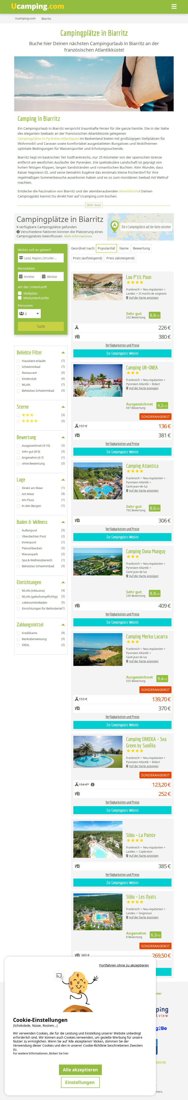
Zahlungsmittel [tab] (30, 624)
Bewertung (141, 248)
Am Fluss (43, 500)
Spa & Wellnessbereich (43, 560)
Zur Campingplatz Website (122, 353)
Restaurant (43, 373)
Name (124, 248)
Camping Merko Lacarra (147, 636)
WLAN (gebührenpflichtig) (43, 596)
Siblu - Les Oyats (141, 896)
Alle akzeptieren (80, 1070)
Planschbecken (43, 548)
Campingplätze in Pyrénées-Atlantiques (48, 138)
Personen (25, 305)
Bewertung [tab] (26, 437)
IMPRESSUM (157, 1062)
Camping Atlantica (142, 465)
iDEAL (43, 645)
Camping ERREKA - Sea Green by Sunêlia (146, 742)
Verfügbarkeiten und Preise (122, 345)
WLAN (43, 385)
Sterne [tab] (23, 406)
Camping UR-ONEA (142, 367)
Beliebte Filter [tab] (29, 352)
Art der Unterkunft (32, 287)
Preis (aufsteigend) (87, 258)
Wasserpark (43, 554)
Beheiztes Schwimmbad (43, 391)
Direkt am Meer (43, 488)
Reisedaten (26, 268)
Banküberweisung (43, 639)
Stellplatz (30, 293)
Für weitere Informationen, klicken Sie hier (41, 1053)
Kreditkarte (43, 633)
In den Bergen (43, 506)
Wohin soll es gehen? (34, 250)
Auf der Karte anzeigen (143, 298)
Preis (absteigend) (120, 258)
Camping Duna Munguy (146, 551)
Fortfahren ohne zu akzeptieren (124, 965)
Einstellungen (80, 1082)
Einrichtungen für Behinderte (43, 608)
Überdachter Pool (43, 536)
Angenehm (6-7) (43, 457)
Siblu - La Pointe (140, 835)
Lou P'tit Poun (138, 277)
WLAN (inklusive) (43, 590)
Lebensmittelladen (43, 602)
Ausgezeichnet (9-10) (43, 445)
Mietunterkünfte (36, 298)
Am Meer (43, 494)
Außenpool (43, 530)
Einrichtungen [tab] (29, 582)
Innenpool (43, 542)
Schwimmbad (43, 367)
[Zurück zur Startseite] (37, 7)
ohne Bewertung (43, 463)
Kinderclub (43, 379)
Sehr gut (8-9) (43, 451)
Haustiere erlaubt (43, 361)
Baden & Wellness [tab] (32, 522)
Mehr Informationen (78, 236)
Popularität (106, 248)
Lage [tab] (21, 479)
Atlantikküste (129, 191)
